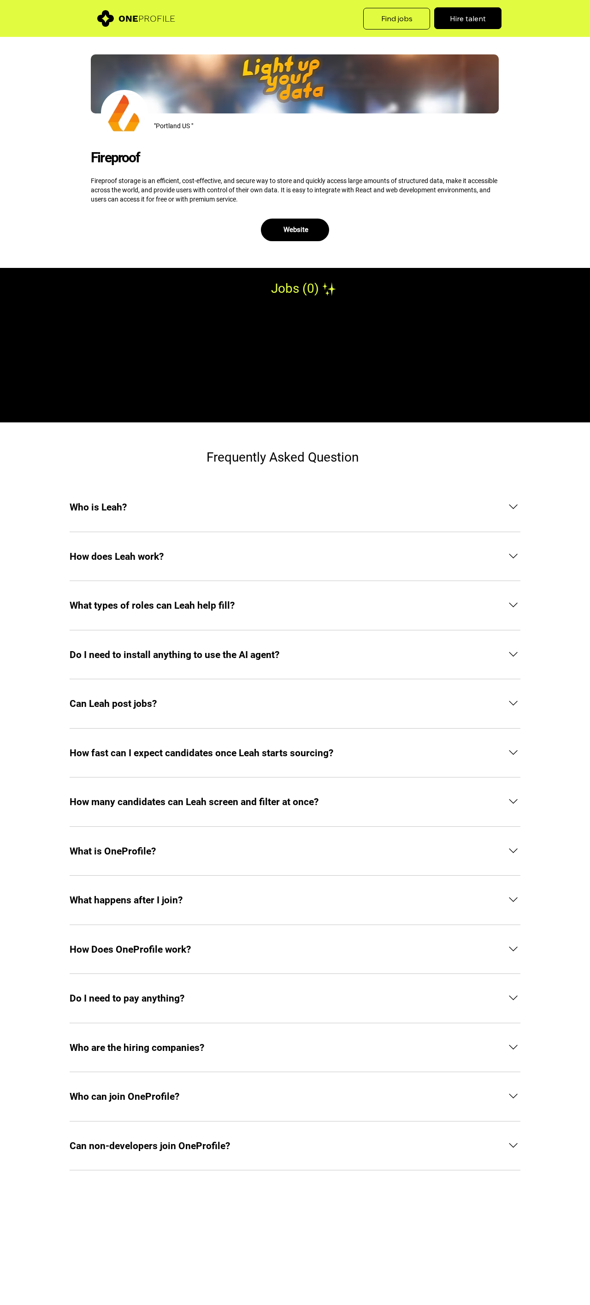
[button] (397, 19)
